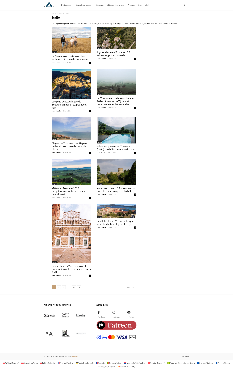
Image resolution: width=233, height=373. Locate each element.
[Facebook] (99, 312)
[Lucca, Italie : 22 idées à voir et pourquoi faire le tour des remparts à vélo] (71, 233)
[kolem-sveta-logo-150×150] (65, 333)
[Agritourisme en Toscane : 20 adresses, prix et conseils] (116, 38)
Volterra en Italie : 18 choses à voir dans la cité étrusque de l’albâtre (116, 190)
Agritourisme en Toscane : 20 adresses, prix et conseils (113, 54)
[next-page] (79, 287)
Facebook (101, 317)
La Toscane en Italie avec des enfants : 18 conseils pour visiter (70, 58)
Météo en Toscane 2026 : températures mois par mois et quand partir (69, 191)
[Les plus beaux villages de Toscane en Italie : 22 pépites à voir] (71, 84)
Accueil (54, 13)
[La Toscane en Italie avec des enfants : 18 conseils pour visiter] (71, 40)
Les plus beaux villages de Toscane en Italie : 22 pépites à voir (69, 104)
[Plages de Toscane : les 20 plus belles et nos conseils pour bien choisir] (71, 128)
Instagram (116, 317)
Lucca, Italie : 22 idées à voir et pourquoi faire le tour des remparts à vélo (71, 269)
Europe (61, 13)
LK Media (74, 356)
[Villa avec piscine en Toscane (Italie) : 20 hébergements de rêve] (116, 130)
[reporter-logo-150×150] (49, 315)
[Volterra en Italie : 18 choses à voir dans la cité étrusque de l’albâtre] (116, 172)
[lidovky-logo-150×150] (80, 315)
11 (74, 287)
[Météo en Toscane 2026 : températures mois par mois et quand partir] (71, 172)
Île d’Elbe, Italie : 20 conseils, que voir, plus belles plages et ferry (115, 223)
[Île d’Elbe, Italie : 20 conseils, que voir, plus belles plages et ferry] (116, 211)
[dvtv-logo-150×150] (65, 315)
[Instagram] (114, 312)
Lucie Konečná (56, 63)
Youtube (131, 317)
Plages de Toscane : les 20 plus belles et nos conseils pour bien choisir (69, 146)
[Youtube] (129, 312)
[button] (184, 5)
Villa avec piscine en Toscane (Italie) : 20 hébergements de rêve (115, 148)
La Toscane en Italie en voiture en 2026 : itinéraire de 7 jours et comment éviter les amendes (115, 101)
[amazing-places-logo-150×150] (49, 333)
